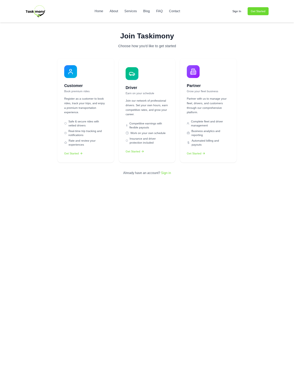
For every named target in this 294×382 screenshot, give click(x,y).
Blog (146, 11)
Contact (174, 11)
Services (130, 11)
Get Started (258, 11)
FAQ (159, 11)
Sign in (166, 173)
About (114, 11)
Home (99, 11)
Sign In (236, 11)
